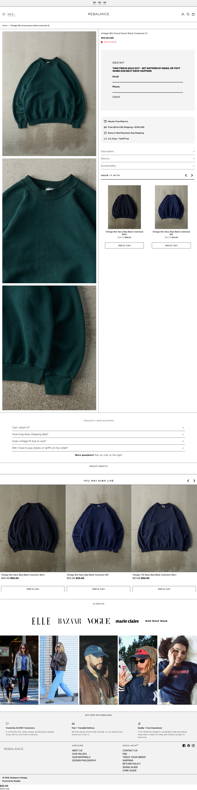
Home (4, 25)
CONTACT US (130, 750)
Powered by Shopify (11, 781)
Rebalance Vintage (18, 778)
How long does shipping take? (30, 434)
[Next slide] (192, 175)
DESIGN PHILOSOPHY (84, 760)
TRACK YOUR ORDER (134, 757)
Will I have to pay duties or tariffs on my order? (40, 447)
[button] (188, 14)
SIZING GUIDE (130, 767)
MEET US (77, 750)
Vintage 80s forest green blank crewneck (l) (29, 25)
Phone (116, 86)
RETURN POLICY (132, 763)
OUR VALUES (79, 753)
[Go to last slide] (186, 175)
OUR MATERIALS (81, 757)
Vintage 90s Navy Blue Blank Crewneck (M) (171, 232)
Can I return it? (21, 427)
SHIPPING (128, 760)
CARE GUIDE (130, 770)
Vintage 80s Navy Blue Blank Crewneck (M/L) (124, 232)
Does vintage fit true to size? (29, 441)
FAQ (125, 753)
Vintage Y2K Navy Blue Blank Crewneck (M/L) (154, 575)
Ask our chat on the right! (108, 455)
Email (115, 76)
